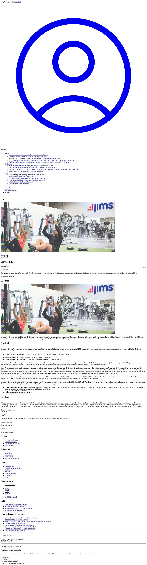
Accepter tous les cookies (9, 561)
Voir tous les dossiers (11, 440)
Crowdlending (22, 175)
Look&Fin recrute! (11, 497)
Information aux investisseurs (14, 510)
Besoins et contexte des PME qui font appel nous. (26, 171)
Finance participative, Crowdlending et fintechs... (27, 178)
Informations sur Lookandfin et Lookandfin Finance (21, 518)
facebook (8, 488)
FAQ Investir (9, 445)
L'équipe (7, 475)
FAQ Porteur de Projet (12, 458)
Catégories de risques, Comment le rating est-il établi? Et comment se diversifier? (42, 160)
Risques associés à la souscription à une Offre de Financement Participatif (28, 521)
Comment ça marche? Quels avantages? (27, 157)
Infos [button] (6, 173)
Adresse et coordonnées (19, 184)
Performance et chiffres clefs (21, 176)
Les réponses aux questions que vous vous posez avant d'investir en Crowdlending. (39, 162)
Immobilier (8, 453)
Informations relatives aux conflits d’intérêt (18, 508)
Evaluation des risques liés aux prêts (16, 505)
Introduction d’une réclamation (14, 506)
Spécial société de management (32, 158)
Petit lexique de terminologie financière (27, 180)
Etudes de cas (9, 457)
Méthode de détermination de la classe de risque (20, 529)
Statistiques (8, 470)
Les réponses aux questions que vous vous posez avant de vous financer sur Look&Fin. (43, 169)
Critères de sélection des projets (15, 523)
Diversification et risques (12, 443)
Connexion (8, 189)
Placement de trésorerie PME (51, 158)
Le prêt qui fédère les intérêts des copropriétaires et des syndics (32, 167)
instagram (8, 493)
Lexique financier (10, 473)
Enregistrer (5, 559)
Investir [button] (7, 153)
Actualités (8, 472)
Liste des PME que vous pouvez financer (28, 155)
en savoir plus (5, 557)
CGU (6, 477)
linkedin (7, 490)
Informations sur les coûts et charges (16, 520)
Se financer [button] (8, 164)
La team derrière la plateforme (21, 182)
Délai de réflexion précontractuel (15, 530)
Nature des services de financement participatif (19, 525)
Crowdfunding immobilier (35, 175)
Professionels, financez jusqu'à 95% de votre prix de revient (31, 166)
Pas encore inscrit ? (11, 191)
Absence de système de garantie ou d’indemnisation (21, 527)
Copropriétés (9, 455)
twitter (7, 492)
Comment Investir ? (11, 442)
